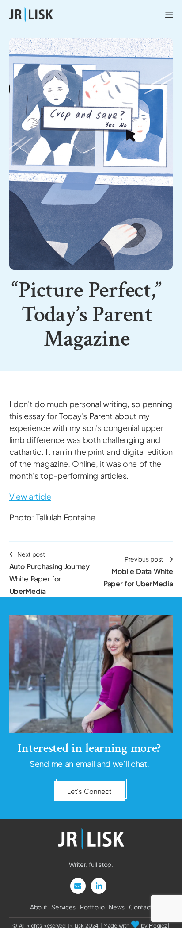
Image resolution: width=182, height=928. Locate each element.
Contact (140, 907)
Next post (49, 573)
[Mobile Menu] (169, 14)
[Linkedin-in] (98, 885)
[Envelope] (78, 885)
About (38, 907)
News (117, 907)
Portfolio (92, 907)
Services (63, 907)
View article (30, 496)
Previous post (138, 571)
